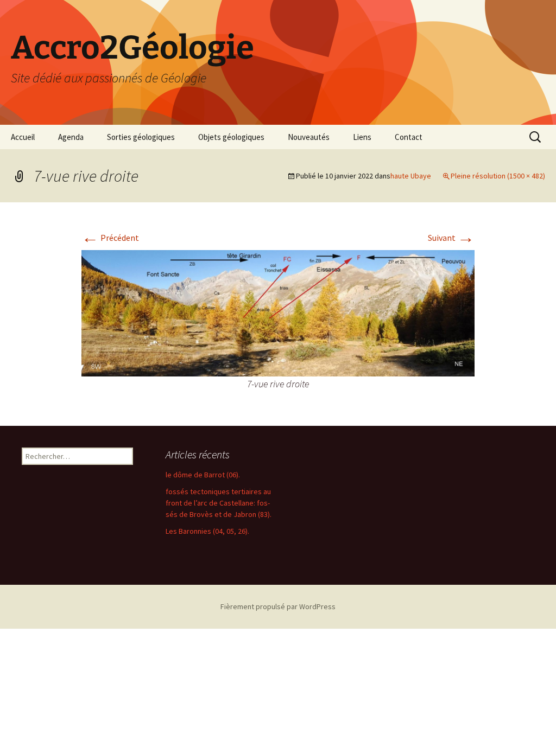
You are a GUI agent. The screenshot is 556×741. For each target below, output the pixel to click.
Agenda (71, 137)
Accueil (23, 137)
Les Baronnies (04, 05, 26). (207, 531)
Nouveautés (309, 137)
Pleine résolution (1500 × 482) (498, 176)
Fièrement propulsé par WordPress (278, 606)
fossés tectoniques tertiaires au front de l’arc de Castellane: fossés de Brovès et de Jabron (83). (218, 503)
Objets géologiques (231, 137)
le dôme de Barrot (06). (203, 475)
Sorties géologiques (141, 137)
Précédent (110, 237)
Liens (362, 137)
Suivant (451, 237)
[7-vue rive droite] (278, 311)
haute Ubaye (410, 176)
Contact (408, 137)
